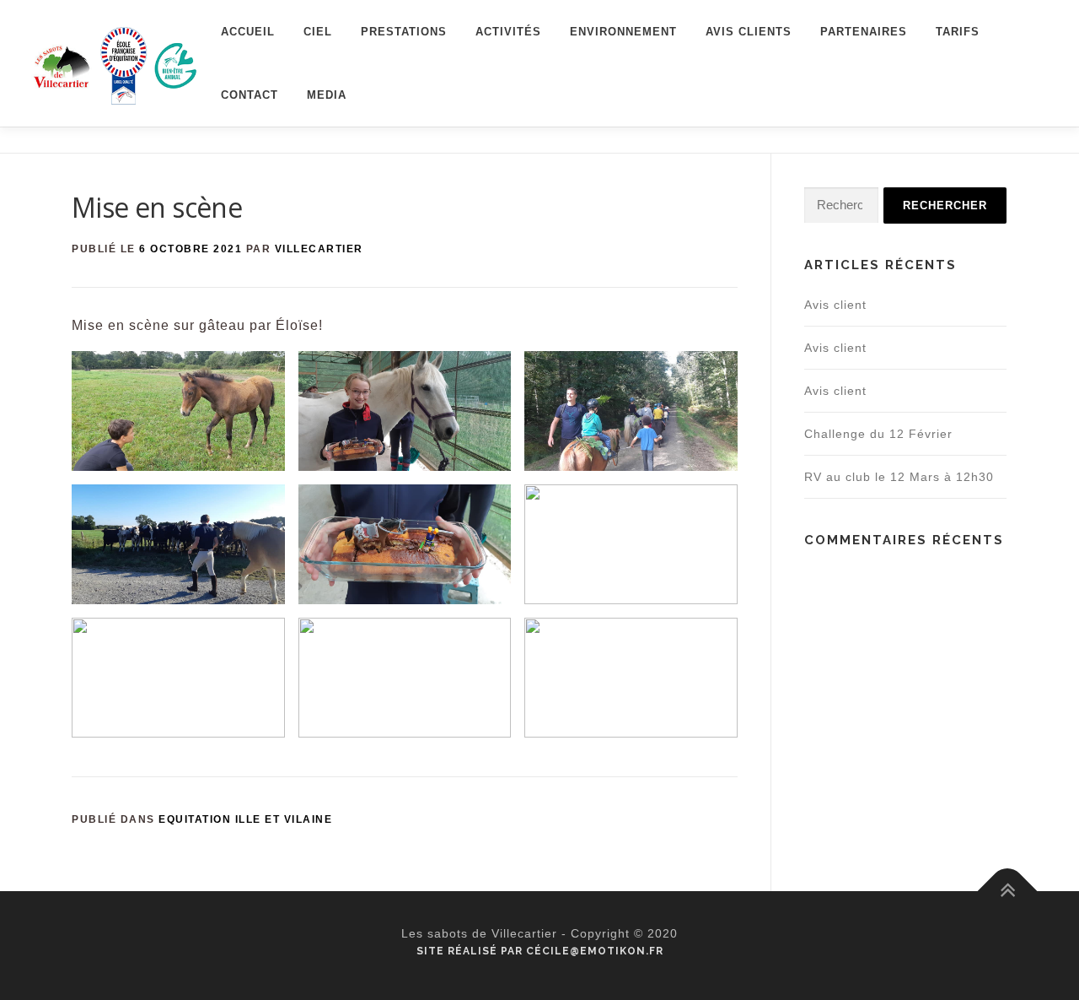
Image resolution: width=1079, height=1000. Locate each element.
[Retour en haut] (1008, 892)
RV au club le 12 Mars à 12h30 (899, 477)
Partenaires (863, 31)
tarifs (958, 31)
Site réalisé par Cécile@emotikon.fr (539, 951)
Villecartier (319, 249)
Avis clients (749, 31)
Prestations (404, 31)
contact (249, 95)
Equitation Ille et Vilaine (245, 819)
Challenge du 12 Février (878, 434)
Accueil (248, 31)
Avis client (835, 304)
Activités (508, 31)
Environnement (623, 31)
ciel (317, 31)
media (326, 95)
